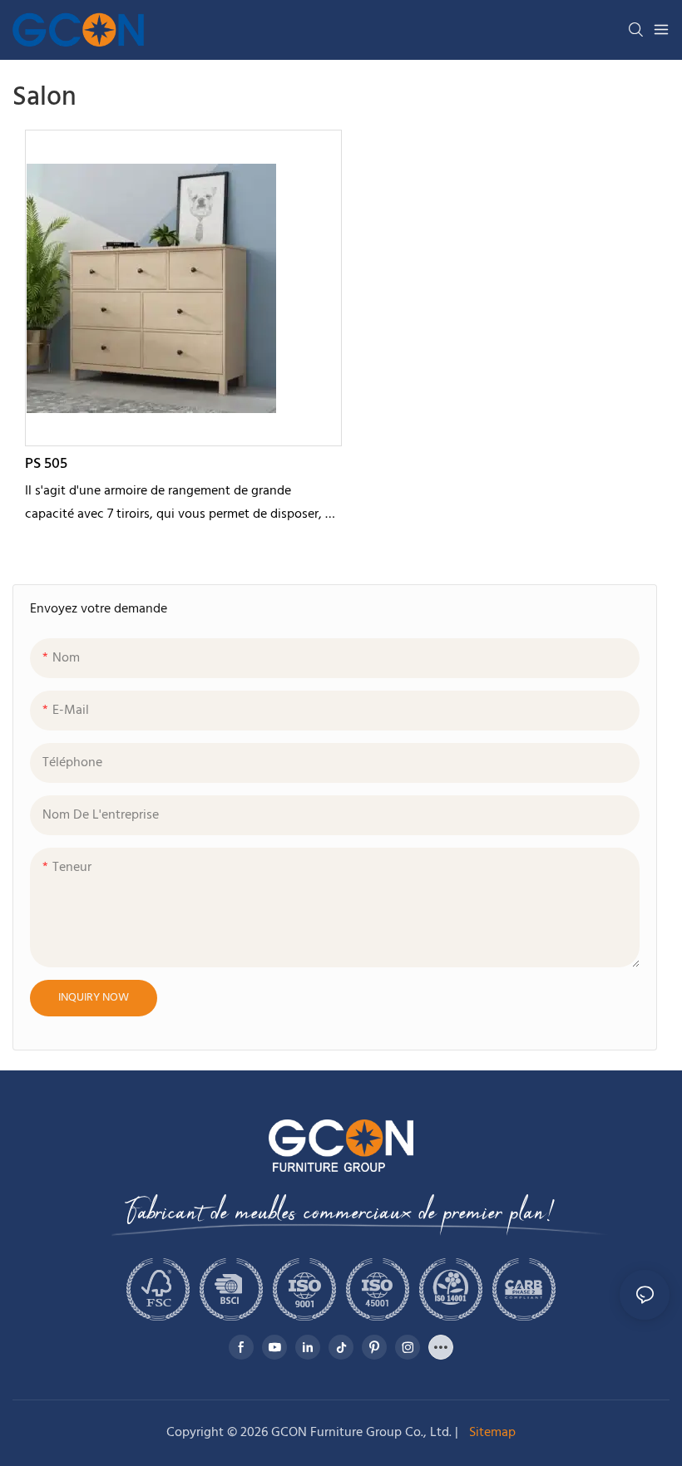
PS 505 (46, 464)
